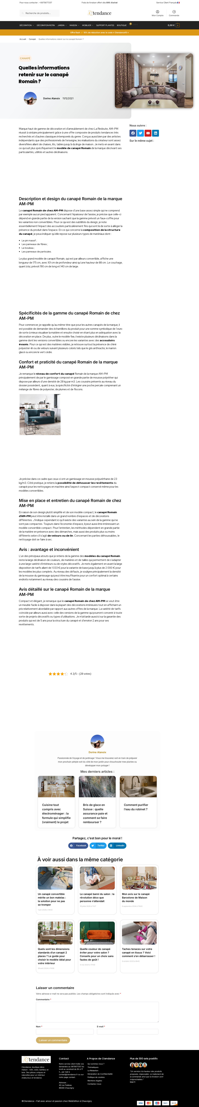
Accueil (23, 39)
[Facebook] (133, 133)
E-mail (101, 1026)
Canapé (32, 39)
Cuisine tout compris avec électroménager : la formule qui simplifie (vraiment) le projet (56, 813)
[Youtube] (148, 133)
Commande (174, 15)
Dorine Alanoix (97, 752)
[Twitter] (140, 133)
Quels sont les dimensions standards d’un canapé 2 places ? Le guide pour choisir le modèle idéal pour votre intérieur (54, 956)
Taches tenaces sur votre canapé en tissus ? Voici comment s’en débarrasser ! (138, 953)
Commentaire (43, 999)
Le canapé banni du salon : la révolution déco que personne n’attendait (97, 898)
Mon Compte (157, 15)
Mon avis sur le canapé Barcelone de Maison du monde (136, 898)
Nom (39, 1026)
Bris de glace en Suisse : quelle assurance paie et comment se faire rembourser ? (95, 813)
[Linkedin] (155, 133)
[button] (173, 25)
